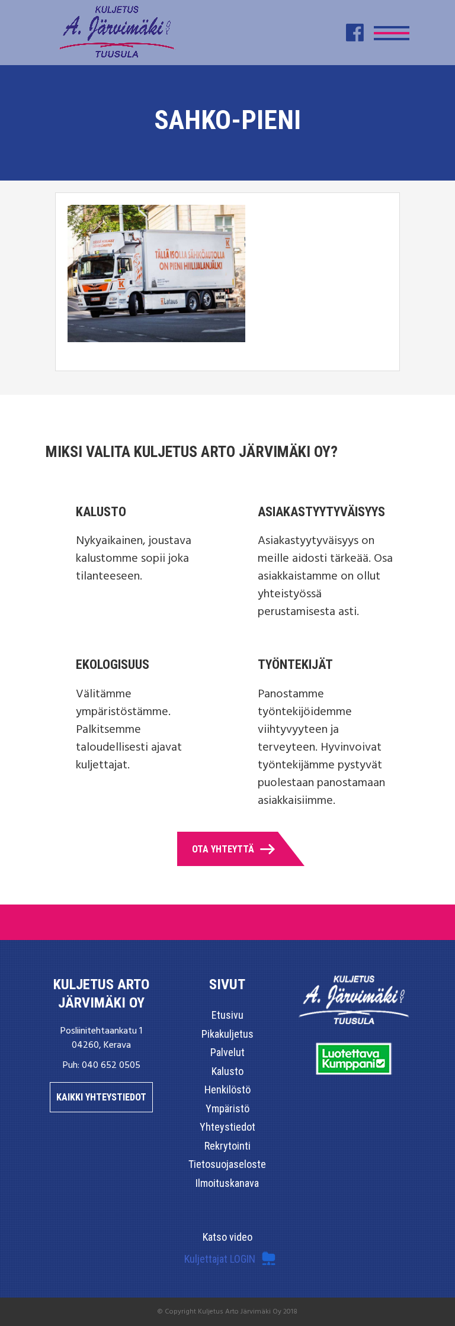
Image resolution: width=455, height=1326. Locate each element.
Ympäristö (227, 1108)
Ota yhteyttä (223, 849)
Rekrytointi (227, 1146)
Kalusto (227, 1071)
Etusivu (227, 1015)
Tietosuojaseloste (227, 1164)
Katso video (227, 1237)
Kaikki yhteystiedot (101, 1097)
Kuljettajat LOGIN (219, 1259)
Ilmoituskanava (227, 1183)
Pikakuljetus (227, 1034)
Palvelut (227, 1052)
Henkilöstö (227, 1089)
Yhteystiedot (227, 1127)
